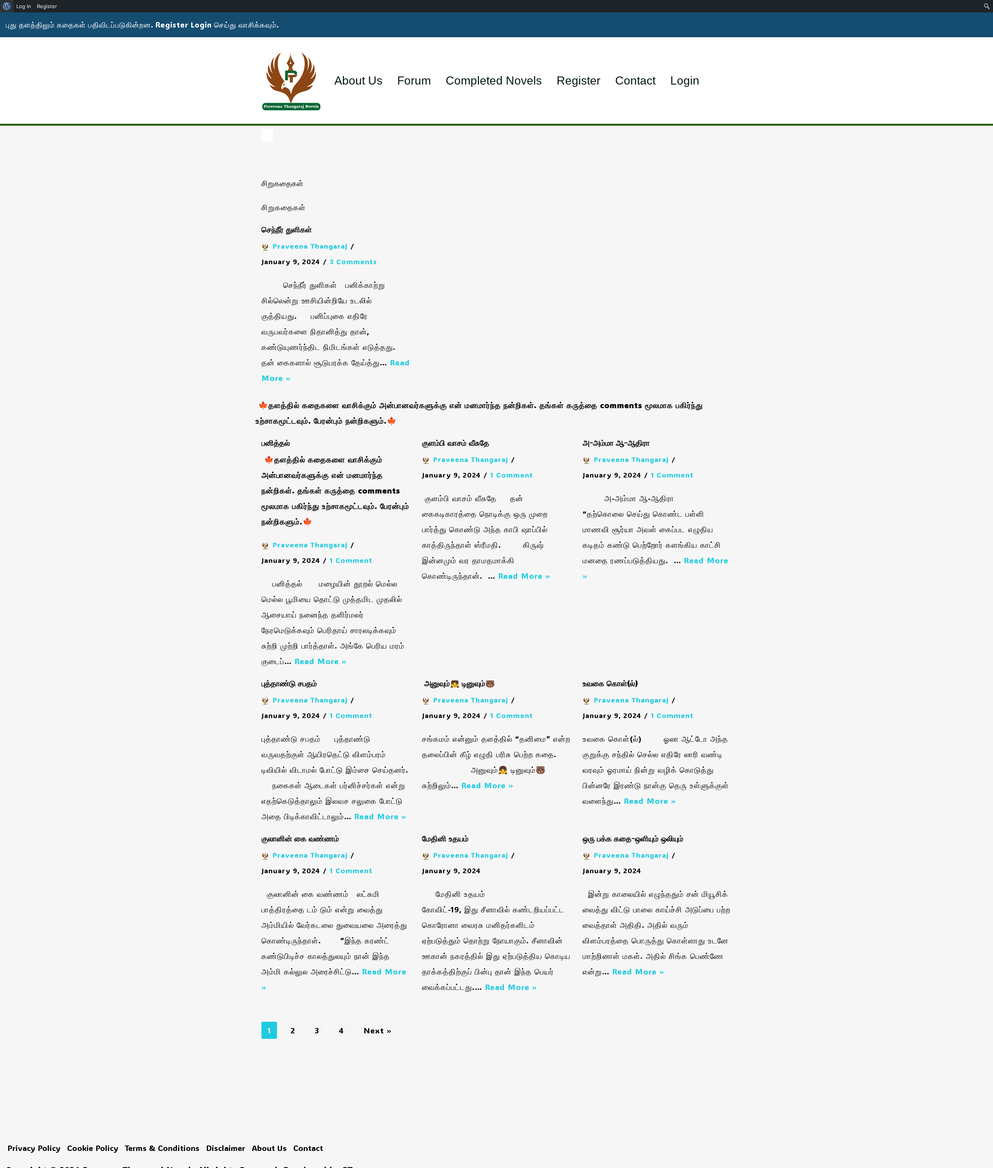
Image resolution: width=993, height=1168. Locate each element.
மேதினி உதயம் (446, 839)
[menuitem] (7, 6)
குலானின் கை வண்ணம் (300, 839)
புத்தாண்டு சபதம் (289, 684)
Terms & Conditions (162, 1148)
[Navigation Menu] (267, 135)
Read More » (320, 661)
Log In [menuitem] (23, 6)
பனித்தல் (275, 444)
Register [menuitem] (47, 6)
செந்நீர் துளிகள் (286, 230)
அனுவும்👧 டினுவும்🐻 (458, 684)
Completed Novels (494, 80)
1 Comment (351, 560)
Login (684, 80)
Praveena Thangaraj (310, 246)
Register (578, 80)
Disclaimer (225, 1148)
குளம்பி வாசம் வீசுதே (455, 444)
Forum (414, 80)
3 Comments (353, 261)
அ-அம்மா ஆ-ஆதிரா (616, 444)
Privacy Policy (34, 1148)
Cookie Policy (92, 1148)
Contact (635, 80)
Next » (377, 1030)
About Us (358, 80)
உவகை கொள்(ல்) (610, 684)
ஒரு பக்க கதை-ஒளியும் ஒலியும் (633, 839)
